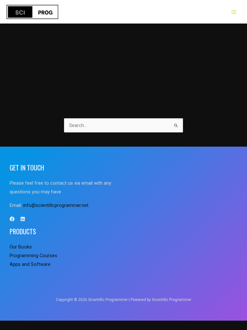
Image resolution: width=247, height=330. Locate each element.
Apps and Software (30, 264)
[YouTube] (22, 219)
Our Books (21, 247)
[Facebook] (12, 219)
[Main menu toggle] (234, 12)
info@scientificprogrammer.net (55, 205)
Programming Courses (33, 255)
